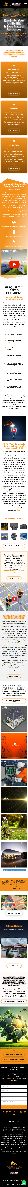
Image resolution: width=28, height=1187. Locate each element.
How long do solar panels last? (14, 379)
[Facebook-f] (3, 1111)
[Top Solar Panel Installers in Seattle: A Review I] (14, 773)
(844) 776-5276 (13, 1079)
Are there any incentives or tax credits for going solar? (15, 372)
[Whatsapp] (17, 1111)
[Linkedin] (21, 1111)
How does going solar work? (15, 334)
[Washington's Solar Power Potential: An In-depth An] (14, 719)
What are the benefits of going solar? (14, 341)
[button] (25, 4)
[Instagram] (6, 1111)
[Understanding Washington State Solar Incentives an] (14, 746)
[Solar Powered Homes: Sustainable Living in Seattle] (14, 855)
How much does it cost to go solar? (14, 348)
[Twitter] (14, 1114)
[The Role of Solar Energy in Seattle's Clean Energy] (14, 827)
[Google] (14, 1111)
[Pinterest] (24, 1111)
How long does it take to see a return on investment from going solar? (13, 365)
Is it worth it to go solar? (14, 355)
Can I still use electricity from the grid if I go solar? (14, 387)
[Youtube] (10, 1111)
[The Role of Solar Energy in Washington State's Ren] (14, 800)
